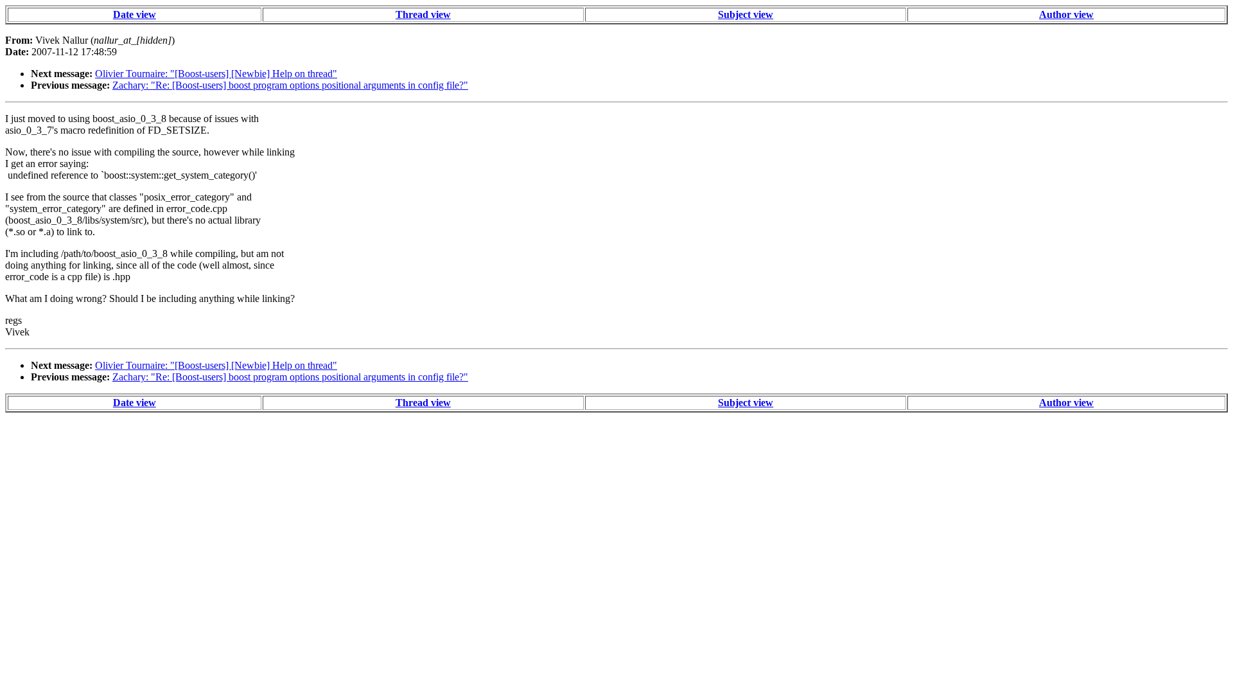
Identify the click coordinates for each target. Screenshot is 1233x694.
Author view (1066, 14)
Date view (134, 14)
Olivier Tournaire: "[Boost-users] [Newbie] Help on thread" (216, 73)
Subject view (745, 14)
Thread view (423, 14)
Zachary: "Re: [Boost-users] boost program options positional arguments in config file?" (290, 85)
